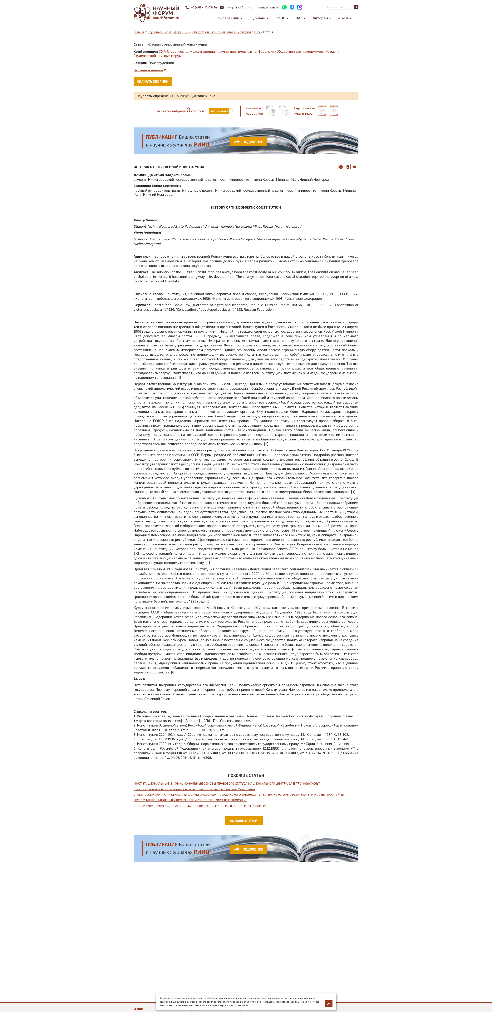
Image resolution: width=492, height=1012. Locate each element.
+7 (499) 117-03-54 (204, 7)
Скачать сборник (152, 81)
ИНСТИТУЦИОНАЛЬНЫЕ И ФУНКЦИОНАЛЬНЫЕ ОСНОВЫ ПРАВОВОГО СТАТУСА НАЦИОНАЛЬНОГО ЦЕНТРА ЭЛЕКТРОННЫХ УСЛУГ (227, 783)
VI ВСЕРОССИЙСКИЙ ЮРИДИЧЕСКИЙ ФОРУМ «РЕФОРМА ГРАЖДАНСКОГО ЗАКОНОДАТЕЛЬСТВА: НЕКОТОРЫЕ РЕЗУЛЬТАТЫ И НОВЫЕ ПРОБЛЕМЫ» (239, 794)
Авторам (320, 18)
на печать (341, 166)
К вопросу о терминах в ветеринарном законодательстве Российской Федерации (194, 789)
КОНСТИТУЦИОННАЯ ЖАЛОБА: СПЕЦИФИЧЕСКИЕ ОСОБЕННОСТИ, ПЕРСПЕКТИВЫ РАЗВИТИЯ (200, 805)
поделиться (354, 166)
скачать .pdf (348, 166)
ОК (329, 1003)
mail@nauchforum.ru (239, 7)
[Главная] (157, 13)
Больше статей (244, 820)
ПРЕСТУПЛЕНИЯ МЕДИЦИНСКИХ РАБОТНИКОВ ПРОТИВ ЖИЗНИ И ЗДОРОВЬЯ (190, 800)
